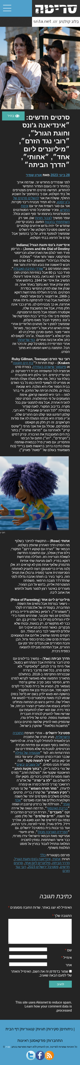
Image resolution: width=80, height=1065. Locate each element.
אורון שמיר (34, 175)
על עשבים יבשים (28, 764)
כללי (43, 855)
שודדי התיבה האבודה (28, 268)
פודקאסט (39, 1041)
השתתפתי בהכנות (57, 222)
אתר (69, 965)
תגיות (41, 1029)
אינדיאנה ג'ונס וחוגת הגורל (32, 859)
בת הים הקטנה (23, 363)
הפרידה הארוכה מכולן (53, 832)
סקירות (53, 1029)
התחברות (55, 1041)
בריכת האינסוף (57, 808)
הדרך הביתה (61, 863)
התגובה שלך (62, 916)
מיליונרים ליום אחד (37, 863)
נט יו (8, 1046)
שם (68, 950)
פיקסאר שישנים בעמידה (49, 367)
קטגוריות (28, 1029)
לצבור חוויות (43, 218)
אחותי (56, 859)
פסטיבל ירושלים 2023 (43, 867)
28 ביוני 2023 (60, 175)
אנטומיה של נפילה (27, 753)
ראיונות (23, 1041)
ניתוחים (67, 1029)
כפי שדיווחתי (26, 340)
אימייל (66, 957)
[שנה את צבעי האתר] (13, 115)
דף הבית (13, 1029)
